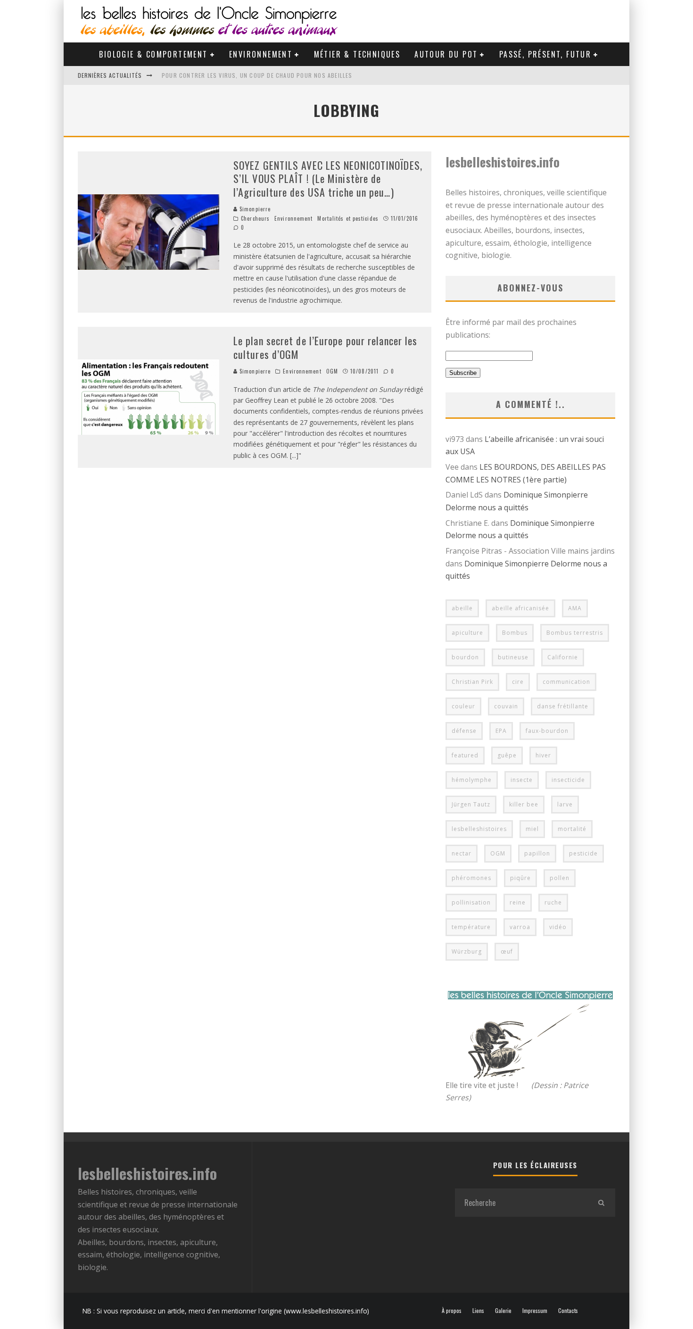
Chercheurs (255, 218)
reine (518, 902)
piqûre (520, 878)
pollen (559, 878)
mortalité (572, 829)
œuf (507, 951)
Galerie (503, 1310)
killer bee (523, 804)
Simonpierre (254, 209)
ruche (553, 902)
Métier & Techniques (357, 54)
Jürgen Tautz (471, 804)
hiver (543, 755)
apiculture (467, 633)
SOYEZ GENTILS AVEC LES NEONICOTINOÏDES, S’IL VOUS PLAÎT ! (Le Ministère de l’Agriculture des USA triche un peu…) (327, 178)
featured (465, 755)
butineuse (513, 657)
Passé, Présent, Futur (545, 54)
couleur (463, 706)
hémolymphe (472, 780)
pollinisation (471, 902)
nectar (461, 853)
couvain (506, 706)
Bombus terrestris (574, 633)
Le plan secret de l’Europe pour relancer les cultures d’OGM (325, 347)
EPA (501, 731)
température (471, 927)
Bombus (515, 633)
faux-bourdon (547, 731)
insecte (522, 780)
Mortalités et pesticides (347, 218)
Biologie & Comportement (153, 54)
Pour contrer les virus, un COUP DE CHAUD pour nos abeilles (257, 75)
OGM (332, 371)
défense (464, 731)
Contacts (568, 1310)
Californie (562, 657)
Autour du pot (446, 54)
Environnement (260, 54)
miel (532, 829)
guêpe (507, 755)
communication (566, 682)
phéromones (471, 878)
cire (518, 682)
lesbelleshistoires (479, 829)
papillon (537, 853)
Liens (478, 1310)
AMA (575, 608)
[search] (601, 1202)
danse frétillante (562, 706)
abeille (462, 608)
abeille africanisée (520, 608)
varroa (520, 927)
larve (565, 804)
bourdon (465, 657)
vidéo (558, 927)
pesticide (583, 853)
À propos (452, 1310)
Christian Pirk (472, 682)
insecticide (568, 780)
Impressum (534, 1310)
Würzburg (467, 951)
